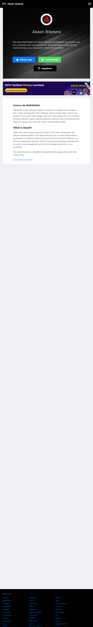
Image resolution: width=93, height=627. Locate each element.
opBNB (6, 609)
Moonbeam (60, 612)
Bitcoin (6, 598)
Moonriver (33, 615)
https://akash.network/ (22, 160)
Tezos (5, 618)
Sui (56, 615)
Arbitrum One (61, 604)
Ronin (57, 618)
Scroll (31, 624)
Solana (58, 598)
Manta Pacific (60, 624)
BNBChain (7, 601)
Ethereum (33, 598)
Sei (4, 624)
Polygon (6, 604)
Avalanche (7, 621)
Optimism (33, 604)
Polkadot (6, 606)
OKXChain (7, 615)
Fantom (32, 618)
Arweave (6, 612)
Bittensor (33, 621)
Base (57, 601)
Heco (57, 621)
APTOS (32, 606)
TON (31, 601)
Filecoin (58, 609)
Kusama (32, 609)
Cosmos (58, 606)
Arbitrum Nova (35, 612)
